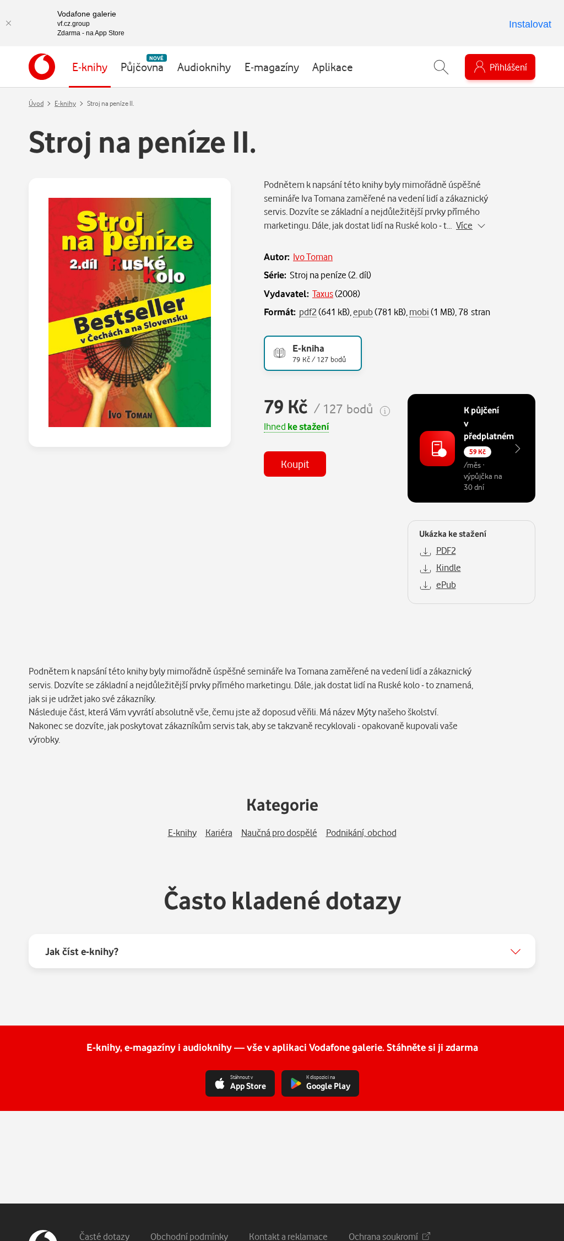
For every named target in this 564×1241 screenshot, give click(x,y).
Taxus (322, 293)
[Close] (8, 23)
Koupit (295, 463)
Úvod (36, 103)
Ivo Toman (313, 256)
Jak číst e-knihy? (81, 951)
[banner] (42, 66)
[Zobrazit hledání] (441, 67)
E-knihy (65, 103)
